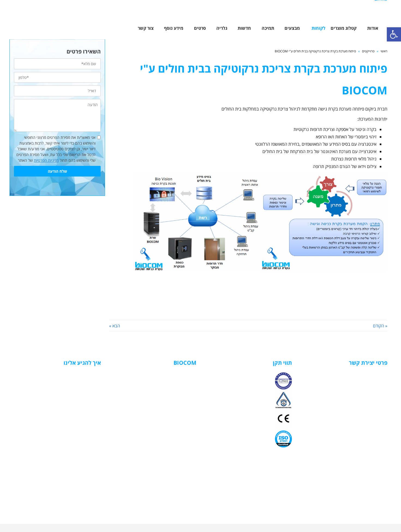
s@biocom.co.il (373, 395)
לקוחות (185, 392)
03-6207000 (376, 381)
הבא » (114, 326)
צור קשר (184, 415)
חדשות (186, 409)
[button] (394, 34)
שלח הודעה (57, 171)
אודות (187, 381)
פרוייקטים (368, 51)
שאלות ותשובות (179, 404)
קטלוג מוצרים (180, 386)
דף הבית (184, 375)
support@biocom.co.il (367, 409)
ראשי (384, 51)
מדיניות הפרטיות (46, 160)
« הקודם (380, 326)
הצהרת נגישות (179, 421)
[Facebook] (382, 11)
